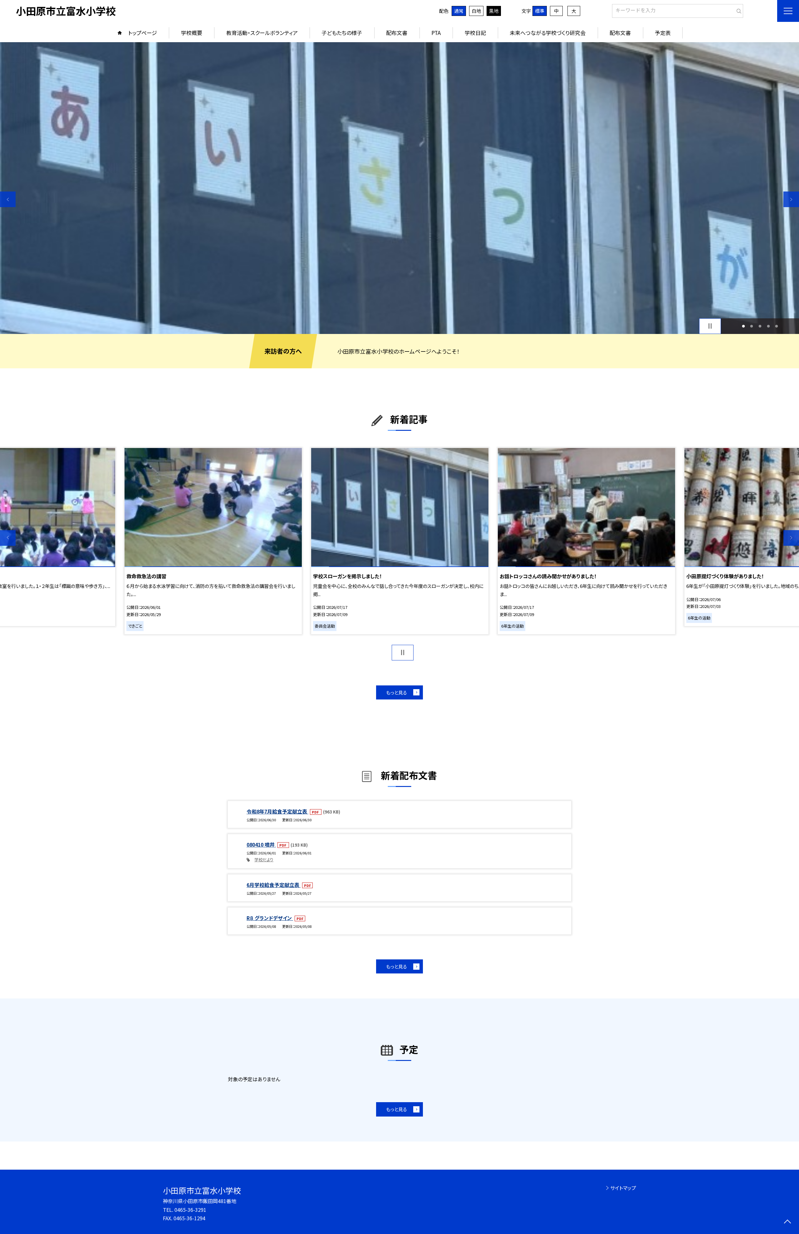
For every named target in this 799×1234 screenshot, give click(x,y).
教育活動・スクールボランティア (262, 33)
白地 (476, 10)
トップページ (142, 33)
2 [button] (751, 326)
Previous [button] (8, 199)
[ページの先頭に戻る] (787, 1222)
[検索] (737, 9)
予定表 (663, 33)
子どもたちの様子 (341, 33)
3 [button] (760, 326)
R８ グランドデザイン (270, 918)
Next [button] (791, 199)
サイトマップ (623, 1188)
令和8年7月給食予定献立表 (277, 811)
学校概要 (191, 33)
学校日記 (475, 33)
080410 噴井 (261, 844)
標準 (539, 10)
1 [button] (743, 326)
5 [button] (776, 326)
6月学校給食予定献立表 (274, 884)
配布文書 (396, 33)
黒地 (493, 10)
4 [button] (768, 326)
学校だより (263, 860)
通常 (458, 10)
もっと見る (396, 692)
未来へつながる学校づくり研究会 (548, 33)
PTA (436, 33)
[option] (399, 188)
